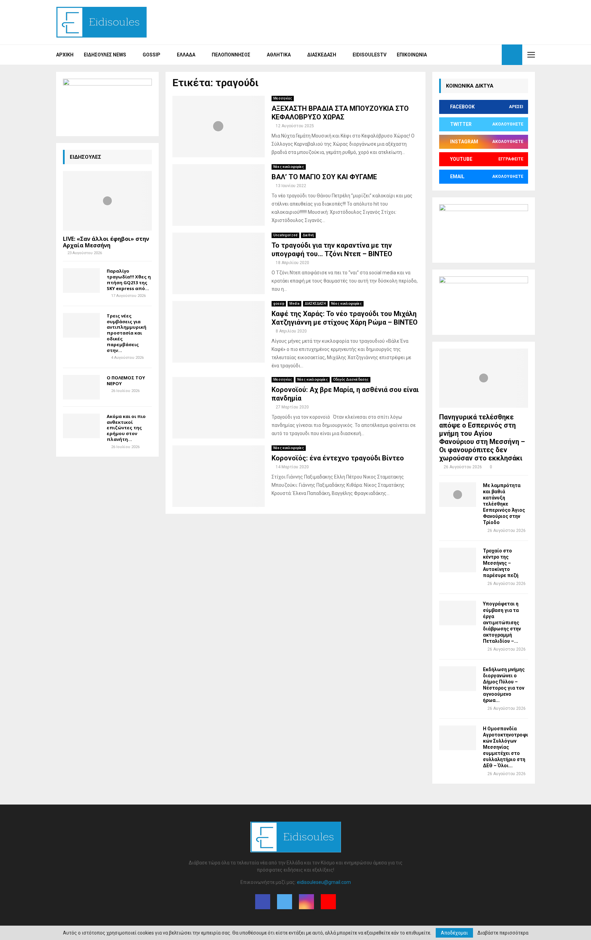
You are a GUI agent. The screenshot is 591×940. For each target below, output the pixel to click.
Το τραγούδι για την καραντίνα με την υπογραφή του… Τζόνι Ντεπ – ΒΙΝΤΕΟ (332, 249)
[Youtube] (494, 55)
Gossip (151, 54)
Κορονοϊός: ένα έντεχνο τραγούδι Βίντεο (338, 458)
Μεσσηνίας (282, 98)
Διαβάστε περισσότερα (502, 932)
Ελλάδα (186, 54)
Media (294, 303)
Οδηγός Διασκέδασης (351, 379)
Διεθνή (308, 235)
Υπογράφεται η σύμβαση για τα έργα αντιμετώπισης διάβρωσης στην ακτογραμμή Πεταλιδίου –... (502, 622)
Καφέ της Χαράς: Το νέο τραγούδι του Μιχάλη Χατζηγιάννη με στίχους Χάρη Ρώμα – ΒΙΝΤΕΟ (345, 318)
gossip (278, 303)
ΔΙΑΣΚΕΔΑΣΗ (315, 303)
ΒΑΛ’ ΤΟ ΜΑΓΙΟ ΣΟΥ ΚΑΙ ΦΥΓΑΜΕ (324, 177)
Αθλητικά (279, 54)
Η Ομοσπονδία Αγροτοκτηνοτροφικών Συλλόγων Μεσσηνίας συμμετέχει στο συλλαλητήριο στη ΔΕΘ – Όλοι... (505, 747)
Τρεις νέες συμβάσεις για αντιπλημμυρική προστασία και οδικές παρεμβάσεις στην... (126, 333)
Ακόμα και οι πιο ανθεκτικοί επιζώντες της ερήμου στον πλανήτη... (126, 427)
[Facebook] (472, 55)
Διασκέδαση (321, 54)
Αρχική (65, 54)
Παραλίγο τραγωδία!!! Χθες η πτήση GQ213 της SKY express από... (129, 279)
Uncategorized (285, 235)
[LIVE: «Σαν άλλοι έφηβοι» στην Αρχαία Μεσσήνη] (107, 200)
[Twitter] (479, 55)
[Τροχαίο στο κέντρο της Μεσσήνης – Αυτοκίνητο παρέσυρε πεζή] (457, 560)
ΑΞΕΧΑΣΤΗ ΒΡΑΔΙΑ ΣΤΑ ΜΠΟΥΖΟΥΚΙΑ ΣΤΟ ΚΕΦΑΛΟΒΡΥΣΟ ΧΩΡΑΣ (340, 112)
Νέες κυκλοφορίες (288, 167)
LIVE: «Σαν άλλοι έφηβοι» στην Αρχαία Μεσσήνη (106, 242)
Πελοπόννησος (231, 54)
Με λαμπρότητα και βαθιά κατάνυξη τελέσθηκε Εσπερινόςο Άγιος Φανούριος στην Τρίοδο (504, 504)
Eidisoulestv (369, 54)
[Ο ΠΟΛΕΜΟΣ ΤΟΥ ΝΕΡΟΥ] (81, 387)
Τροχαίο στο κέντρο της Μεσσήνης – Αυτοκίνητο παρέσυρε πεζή (500, 563)
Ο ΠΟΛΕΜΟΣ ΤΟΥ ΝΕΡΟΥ (126, 381)
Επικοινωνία (412, 54)
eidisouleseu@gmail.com (324, 882)
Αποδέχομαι (454, 933)
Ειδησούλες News (105, 54)
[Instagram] (487, 55)
